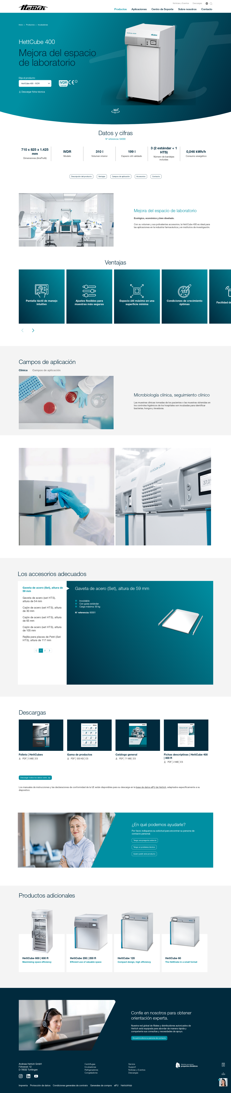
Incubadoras (43, 25)
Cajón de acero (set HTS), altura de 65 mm (42, 619)
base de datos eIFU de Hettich (151, 787)
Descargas (197, 3)
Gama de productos (79, 755)
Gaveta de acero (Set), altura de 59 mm (43, 590)
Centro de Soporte (162, 9)
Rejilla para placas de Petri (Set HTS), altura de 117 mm (42, 638)
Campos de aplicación (121, 176)
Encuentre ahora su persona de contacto (149, 1038)
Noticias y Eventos (181, 3)
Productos (120, 9)
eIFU (116, 1085)
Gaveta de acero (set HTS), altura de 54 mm (39, 599)
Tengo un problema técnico (144, 847)
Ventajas (101, 176)
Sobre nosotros (187, 9)
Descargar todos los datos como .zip (35, 778)
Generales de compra (101, 1085)
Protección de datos (40, 1085)
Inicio (21, 25)
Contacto (206, 9)
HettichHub (126, 1085)
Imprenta (23, 1085)
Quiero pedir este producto (144, 854)
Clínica (23, 370)
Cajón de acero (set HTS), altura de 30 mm (42, 609)
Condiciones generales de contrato (70, 1085)
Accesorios (140, 176)
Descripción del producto (81, 176)
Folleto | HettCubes (31, 755)
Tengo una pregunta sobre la (144, 840)
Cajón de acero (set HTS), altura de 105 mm (42, 628)
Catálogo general (126, 755)
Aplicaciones (139, 9)
